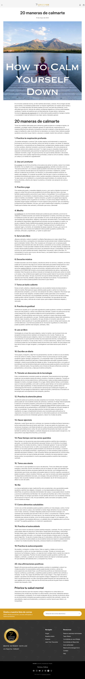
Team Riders (67, 636)
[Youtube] (40, 671)
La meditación (19, 214)
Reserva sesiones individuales (72, 633)
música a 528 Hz (26, 268)
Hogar (47, 633)
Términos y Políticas (42, 667)
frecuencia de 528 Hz (43, 167)
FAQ (64, 653)
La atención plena (45, 405)
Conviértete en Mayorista (71, 642)
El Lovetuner (18, 165)
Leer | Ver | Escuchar (51, 642)
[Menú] (2, 5)
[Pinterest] (45, 671)
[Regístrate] (79, 613)
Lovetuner (39, 663)
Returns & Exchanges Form (71, 648)
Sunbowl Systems (46, 674)
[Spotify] (48, 671)
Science (47, 639)
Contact (65, 650)
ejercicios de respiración (29, 113)
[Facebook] (34, 671)
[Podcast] (51, 671)
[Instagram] (37, 671)
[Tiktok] (42, 671)
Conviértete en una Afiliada (71, 639)
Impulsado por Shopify (47, 663)
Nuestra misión (49, 636)
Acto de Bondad (68, 645)
